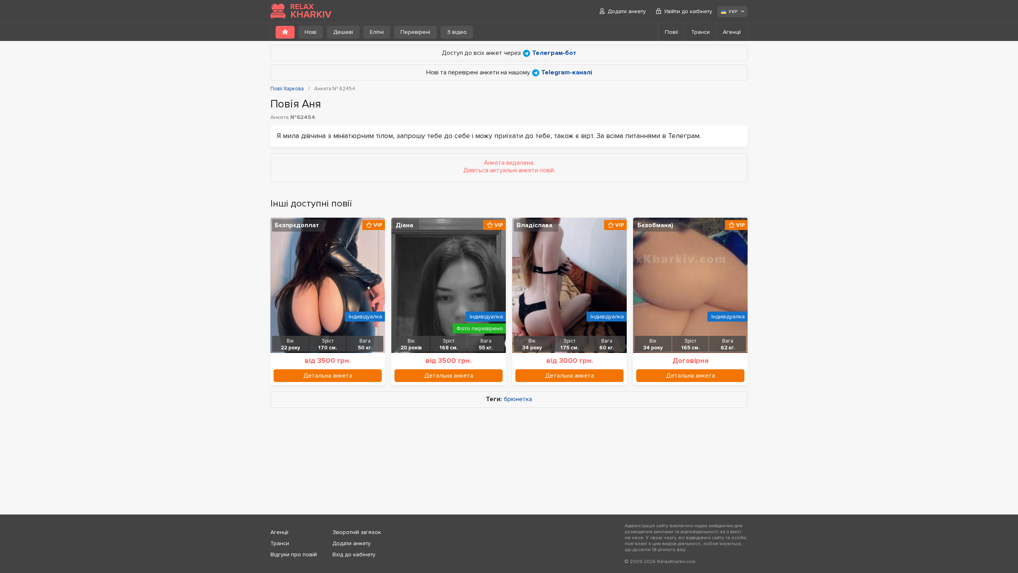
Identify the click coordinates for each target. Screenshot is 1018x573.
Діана (404, 225)
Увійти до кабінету (688, 11)
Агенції (732, 32)
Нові (311, 32)
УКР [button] (733, 12)
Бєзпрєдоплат (297, 225)
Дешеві (343, 32)
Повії (671, 32)
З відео (457, 32)
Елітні (377, 32)
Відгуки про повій (293, 554)
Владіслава (534, 225)
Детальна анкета (327, 376)
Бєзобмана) (655, 225)
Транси (700, 32)
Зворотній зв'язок (356, 532)
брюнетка (518, 399)
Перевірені (415, 32)
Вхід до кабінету (353, 554)
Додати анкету (627, 11)
